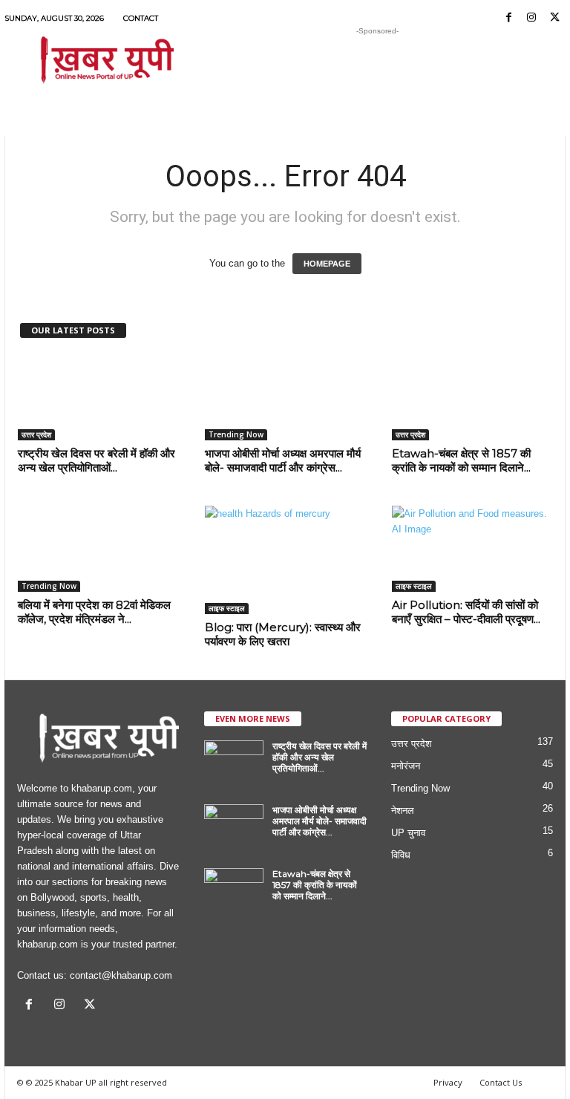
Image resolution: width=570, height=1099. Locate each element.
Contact (140, 18)
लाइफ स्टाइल (227, 608)
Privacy (447, 1082)
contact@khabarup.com (121, 975)
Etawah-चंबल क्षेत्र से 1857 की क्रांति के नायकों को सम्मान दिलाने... (461, 460)
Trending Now (236, 434)
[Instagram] (531, 18)
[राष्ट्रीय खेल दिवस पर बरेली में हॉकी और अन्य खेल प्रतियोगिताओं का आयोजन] (99, 397)
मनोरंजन (405, 766)
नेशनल (402, 810)
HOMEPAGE (327, 263)
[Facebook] (508, 18)
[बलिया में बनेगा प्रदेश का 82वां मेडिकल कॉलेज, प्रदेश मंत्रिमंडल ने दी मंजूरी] (99, 549)
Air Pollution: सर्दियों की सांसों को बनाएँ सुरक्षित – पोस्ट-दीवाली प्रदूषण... (466, 612)
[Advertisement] (377, 61)
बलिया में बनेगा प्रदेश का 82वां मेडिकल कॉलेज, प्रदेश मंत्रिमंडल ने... (94, 612)
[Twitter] (554, 18)
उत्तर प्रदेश (36, 434)
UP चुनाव (408, 832)
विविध (400, 855)
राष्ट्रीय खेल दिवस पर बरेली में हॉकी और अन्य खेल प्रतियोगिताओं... (96, 460)
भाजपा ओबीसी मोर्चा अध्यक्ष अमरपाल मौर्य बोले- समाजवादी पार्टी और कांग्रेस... (283, 460)
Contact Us (500, 1082)
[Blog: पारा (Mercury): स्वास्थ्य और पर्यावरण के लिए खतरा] (286, 559)
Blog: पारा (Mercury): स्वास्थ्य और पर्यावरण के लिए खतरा (283, 634)
